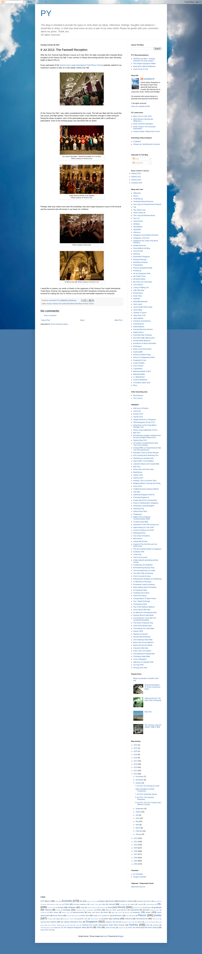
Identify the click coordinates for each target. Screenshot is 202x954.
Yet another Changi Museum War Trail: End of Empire (145, 444)
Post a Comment (50, 315)
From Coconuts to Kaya (142, 576)
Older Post (118, 320)
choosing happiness (80, 904)
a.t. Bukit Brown (139, 377)
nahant (76, 915)
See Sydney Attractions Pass (71, 922)
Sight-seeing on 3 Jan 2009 (143, 527)
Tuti (134, 207)
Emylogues (137, 346)
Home (82, 320)
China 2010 (137, 486)
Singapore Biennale (112, 922)
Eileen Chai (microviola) (142, 349)
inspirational (134, 910)
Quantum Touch (68, 919)
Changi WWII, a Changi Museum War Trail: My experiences (147, 449)
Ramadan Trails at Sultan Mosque (146, 453)
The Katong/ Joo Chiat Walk (143, 628)
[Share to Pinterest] (92, 300)
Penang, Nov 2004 (140, 668)
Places (135, 196)
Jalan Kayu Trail (139, 315)
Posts (136, 159)
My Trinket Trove (139, 276)
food (110, 907)
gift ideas (148, 907)
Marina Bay (66, 912)
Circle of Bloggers (140, 659)
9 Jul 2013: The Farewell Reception (144, 798)
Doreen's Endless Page (142, 355)
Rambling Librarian (140, 262)
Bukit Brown (137, 472)
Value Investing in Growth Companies (144, 790)
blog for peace (91, 901)
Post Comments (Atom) (59, 324)
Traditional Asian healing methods (146, 489)
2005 (136, 861)
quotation (104, 919)
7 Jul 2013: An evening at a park (147, 786)
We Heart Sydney (151, 927)
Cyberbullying (150, 904)
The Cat (136, 218)
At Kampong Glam (140, 604)
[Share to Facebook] (90, 300)
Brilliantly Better (139, 374)
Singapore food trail (127, 922)
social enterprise (150, 922)
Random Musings (139, 259)
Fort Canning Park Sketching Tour (145, 455)
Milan (113, 912)
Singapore (91, 921)
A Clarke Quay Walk (140, 522)
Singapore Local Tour (141, 238)
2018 (136, 758)
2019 (136, 755)
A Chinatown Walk (140, 590)
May (137, 821)
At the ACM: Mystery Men (142, 626)
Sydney (133, 924)
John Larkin (137, 304)
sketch (139, 922)
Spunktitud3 (137, 227)
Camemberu (138, 369)
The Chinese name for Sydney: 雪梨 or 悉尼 (153, 726)
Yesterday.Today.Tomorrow (143, 201)
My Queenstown (139, 279)
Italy (144, 910)
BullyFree (52, 904)
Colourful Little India (140, 648)
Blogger (121, 936)
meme (105, 912)
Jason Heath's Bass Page (142, 307)
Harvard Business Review (143, 329)
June (138, 818)
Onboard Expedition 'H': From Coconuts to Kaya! (152, 687)
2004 (136, 864)
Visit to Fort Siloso (140, 596)
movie (120, 912)
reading (115, 918)
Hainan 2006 (138, 631)
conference (123, 904)
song (77, 925)
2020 (136, 751)
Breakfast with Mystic (143, 901)
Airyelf (105, 936)
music (148, 912)
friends (121, 907)
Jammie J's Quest (139, 313)
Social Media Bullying (55, 925)
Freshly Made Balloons (141, 341)
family (83, 907)
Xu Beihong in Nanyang (142, 582)
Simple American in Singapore (144, 420)
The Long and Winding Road (144, 215)
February (139, 831)
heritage (66, 910)
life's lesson (54, 912)
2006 (136, 858)
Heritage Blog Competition (84, 910)
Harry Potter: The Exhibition (143, 461)
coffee (103, 904)
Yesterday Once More (141, 593)
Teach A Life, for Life (140, 69)
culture (132, 904)
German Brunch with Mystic (143, 615)
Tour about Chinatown (141, 536)
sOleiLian (136, 232)
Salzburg (43, 922)
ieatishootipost (138, 327)
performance (117, 916)
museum (136, 912)
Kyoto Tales (137, 296)
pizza (133, 915)
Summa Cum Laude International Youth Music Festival (81, 65)
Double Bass (51, 907)
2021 (136, 748)
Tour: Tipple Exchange (141, 601)
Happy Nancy (138, 332)
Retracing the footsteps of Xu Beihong (147, 579)
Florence (102, 907)
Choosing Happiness (141, 497)
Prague (57, 919)
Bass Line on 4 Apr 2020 (142, 116)
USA (99, 927)
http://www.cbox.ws (138, 887)
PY (46, 13)
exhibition (72, 907)
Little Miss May (138, 290)
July (137, 815)
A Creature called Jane (141, 383)
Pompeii (50, 919)
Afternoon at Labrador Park (143, 662)
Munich (127, 912)
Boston (111, 901)
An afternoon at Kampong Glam (145, 612)
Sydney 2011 (136, 177)
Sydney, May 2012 (140, 440)
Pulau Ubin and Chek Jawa (143, 469)
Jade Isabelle (138, 318)
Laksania (43, 912)
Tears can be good (140, 557)
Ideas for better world (113, 910)
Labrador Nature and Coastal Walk (146, 464)
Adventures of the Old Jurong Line (146, 525)
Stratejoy (136, 224)
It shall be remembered (141, 321)
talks (148, 925)
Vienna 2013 (138, 417)
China (66, 904)
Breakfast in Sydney (125, 901)
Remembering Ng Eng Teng (143, 568)
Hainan (48, 910)
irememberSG (138, 324)
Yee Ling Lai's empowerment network (147, 204)
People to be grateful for (101, 915)
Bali (81, 901)
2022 (136, 745)
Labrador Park (154, 910)
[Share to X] (87, 300)
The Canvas (137, 398)
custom (140, 904)
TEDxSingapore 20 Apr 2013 (144, 422)
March (138, 828)
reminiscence (142, 918)
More (135, 385)
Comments (138, 163)
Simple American (139, 245)
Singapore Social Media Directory (145, 235)
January (139, 834)
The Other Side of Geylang (143, 573)
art (49, 901)
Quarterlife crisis (81, 919)
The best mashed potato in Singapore (147, 549)
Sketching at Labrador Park (143, 458)
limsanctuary (138, 293)
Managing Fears (139, 533)
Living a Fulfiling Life (141, 287)
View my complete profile (140, 106)
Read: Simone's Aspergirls (143, 124)
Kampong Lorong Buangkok (143, 506)
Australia (67, 900)
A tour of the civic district (142, 651)
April (137, 825)
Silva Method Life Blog (141, 248)
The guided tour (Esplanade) (144, 654)
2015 (136, 767)
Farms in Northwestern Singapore (145, 503)
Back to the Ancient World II (143, 642)
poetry (157, 915)
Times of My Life (139, 213)
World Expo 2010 (46, 930)
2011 (136, 842)
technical (156, 925)
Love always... (138, 285)
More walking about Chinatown (145, 587)
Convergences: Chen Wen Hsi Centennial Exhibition (144, 619)
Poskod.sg (137, 271)
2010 (136, 845)
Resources (156, 919)
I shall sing (137, 554)
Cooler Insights (139, 363)
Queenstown (95, 919)
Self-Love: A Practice (141, 408)
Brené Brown (138, 396)
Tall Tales (136, 492)
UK (90, 927)
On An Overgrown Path (141, 273)
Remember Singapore (141, 257)
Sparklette (137, 229)
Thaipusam (137, 514)
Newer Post (45, 320)
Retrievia (136, 254)
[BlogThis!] (85, 300)
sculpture (52, 922)
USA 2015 (137, 411)
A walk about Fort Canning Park (145, 500)
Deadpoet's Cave (139, 360)
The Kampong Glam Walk (142, 640)
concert (112, 904)
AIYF (42, 901)
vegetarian (122, 927)
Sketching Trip (138, 509)
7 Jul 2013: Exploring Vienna (146, 794)
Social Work (69, 925)
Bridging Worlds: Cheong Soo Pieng (146, 483)
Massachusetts (78, 912)
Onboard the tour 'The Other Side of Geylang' (153, 699)
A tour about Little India (141, 610)
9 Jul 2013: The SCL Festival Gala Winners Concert (148, 803)
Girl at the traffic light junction (144, 338)
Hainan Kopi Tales (140, 511)
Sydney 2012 (136, 173)
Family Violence (92, 907)
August (138, 812)
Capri (60, 904)
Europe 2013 (138, 414)
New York (85, 916)
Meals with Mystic (93, 912)
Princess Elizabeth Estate (142, 268)
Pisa (127, 915)
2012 (136, 838)
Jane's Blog (137, 310)
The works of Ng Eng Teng (143, 623)
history (98, 910)
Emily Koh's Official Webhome (144, 66)
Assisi (57, 901)
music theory (58, 916)
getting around (137, 907)
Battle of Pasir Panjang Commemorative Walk (141, 518)
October (139, 783)
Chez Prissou (138, 366)
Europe (49, 303)
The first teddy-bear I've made (144, 570)
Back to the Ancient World (142, 645)
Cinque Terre (94, 904)
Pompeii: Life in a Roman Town (145, 481)
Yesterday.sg (138, 199)
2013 (136, 774)
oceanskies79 (148, 79)
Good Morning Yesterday (142, 335)
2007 (136, 854)
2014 (136, 771)
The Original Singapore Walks (144, 64)
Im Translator (138, 874)
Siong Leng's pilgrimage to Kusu (145, 430)
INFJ (125, 910)
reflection (128, 919)
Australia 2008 (136, 183)
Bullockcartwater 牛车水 (142, 371)
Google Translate (139, 877)
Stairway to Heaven (140, 634)
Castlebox (137, 141)
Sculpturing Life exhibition (143, 565)
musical (69, 915)
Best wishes (137, 539)
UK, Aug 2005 (138, 665)
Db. (159, 904)
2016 (136, 764)
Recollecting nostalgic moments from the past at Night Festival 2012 (147, 436)
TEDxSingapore (46, 927)
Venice (130, 927)
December (140, 777)
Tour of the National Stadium (143, 607)
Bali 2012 (136, 433)
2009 (136, 848)
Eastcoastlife (138, 352)
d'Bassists (137, 193)
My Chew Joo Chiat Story (142, 282)
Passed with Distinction (142, 637)
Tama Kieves (138, 221)
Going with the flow (140, 541)
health (58, 910)
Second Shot (138, 251)
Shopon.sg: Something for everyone (146, 144)
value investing (111, 927)
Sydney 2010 (136, 180)
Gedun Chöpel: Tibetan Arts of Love (146, 131)
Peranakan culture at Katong (144, 584)
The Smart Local (139, 210)
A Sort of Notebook (140, 380)
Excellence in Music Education (144, 343)
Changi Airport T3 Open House (144, 598)
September (140, 809)
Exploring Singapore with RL (144, 495)
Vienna (91, 303)
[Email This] (82, 300)
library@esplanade (140, 301)
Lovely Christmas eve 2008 (143, 530)
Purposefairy (138, 265)
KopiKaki (136, 299)
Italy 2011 (136, 467)
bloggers (102, 901)
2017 (136, 761)
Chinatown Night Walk (141, 656)
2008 (136, 851)
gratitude (157, 907)
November (140, 780)
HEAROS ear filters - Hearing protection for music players (144, 60)
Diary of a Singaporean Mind (144, 357)
